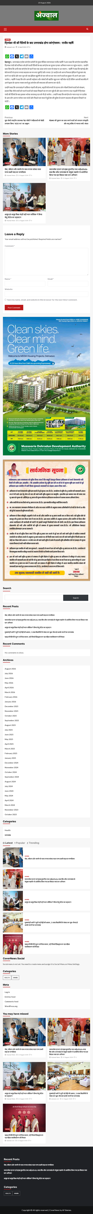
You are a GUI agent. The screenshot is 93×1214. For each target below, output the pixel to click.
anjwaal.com (11, 47)
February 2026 (11, 697)
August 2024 (10, 781)
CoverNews (54, 1210)
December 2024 (11, 763)
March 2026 (10, 692)
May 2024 (9, 796)
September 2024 (12, 777)
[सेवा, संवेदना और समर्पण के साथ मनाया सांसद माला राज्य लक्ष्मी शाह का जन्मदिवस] (24, 152)
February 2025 (11, 753)
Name (8, 279)
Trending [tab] (33, 842)
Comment (10, 246)
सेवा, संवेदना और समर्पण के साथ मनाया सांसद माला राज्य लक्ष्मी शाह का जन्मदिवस (29, 615)
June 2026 (9, 678)
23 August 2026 (23, 175)
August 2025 (10, 725)
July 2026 (9, 673)
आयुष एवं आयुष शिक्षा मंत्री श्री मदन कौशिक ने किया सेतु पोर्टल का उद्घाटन (28, 627)
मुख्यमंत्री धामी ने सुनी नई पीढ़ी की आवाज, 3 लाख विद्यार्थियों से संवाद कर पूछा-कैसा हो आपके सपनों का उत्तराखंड (39, 632)
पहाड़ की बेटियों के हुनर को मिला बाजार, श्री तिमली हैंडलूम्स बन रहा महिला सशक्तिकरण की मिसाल (34, 637)
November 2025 (11, 711)
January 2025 (10, 758)
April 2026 (9, 687)
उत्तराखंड (7, 39)
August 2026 (10, 669)
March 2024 (10, 805)
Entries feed (10, 997)
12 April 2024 (22, 47)
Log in (7, 992)
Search (7, 588)
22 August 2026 (23, 220)
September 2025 (12, 720)
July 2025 (9, 730)
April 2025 (9, 744)
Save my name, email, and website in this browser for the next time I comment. (42, 300)
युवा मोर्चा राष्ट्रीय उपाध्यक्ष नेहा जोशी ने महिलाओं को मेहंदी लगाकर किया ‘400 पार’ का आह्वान (24, 120)
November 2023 (11, 810)
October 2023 (11, 814)
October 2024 (11, 772)
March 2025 (10, 749)
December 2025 (11, 706)
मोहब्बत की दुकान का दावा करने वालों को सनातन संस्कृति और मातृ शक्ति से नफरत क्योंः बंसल (68, 120)
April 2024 (9, 800)
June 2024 (9, 791)
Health (8, 830)
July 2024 (9, 786)
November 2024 (11, 767)
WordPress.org (11, 1006)
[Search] (87, 29)
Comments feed (11, 1001)
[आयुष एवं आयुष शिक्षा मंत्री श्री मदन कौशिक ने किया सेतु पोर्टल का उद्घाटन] (24, 197)
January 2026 (10, 702)
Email (51, 279)
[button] (5, 29)
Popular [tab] (20, 842)
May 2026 (9, 683)
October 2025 (11, 716)
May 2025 (9, 739)
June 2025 (9, 734)
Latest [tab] (9, 842)
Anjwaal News (11, 175)
